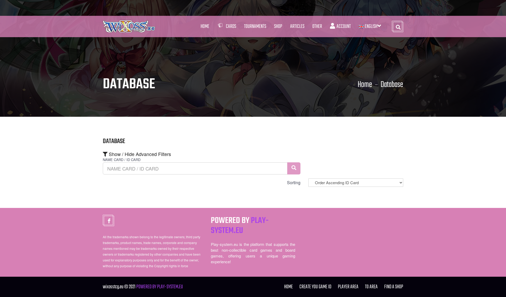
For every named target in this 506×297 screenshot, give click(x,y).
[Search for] (293, 168)
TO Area (371, 287)
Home (205, 26)
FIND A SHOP (393, 287)
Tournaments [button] (255, 26)
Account (343, 26)
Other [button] (317, 26)
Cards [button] (231, 26)
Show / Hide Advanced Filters (139, 153)
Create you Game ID (315, 287)
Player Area (348, 287)
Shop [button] (278, 26)
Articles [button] (297, 26)
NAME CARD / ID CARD (121, 159)
